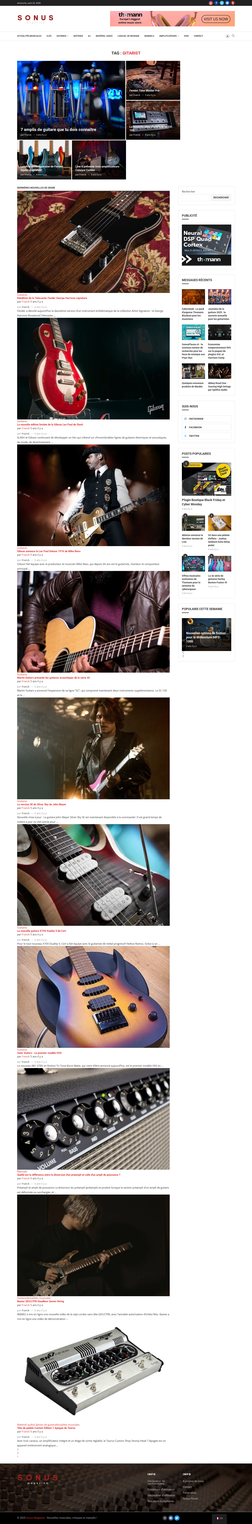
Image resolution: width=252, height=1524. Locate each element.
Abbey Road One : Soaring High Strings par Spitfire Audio (219, 386)
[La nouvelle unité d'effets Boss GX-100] (153, 120)
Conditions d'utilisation (161, 1489)
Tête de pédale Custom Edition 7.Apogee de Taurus (46, 1428)
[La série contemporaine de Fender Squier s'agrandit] (44, 159)
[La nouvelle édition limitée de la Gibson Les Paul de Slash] (93, 368)
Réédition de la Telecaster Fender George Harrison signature (52, 298)
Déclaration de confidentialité (156, 1482)
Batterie (78, 36)
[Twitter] (222, 3)
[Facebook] (216, 3)
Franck (28, 134)
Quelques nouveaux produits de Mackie (192, 385)
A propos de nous (193, 1481)
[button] (206, 652)
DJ (89, 36)
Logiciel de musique (128, 36)
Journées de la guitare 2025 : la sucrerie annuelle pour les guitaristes (218, 314)
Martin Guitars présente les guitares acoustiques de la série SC (53, 677)
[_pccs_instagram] (233, 3)
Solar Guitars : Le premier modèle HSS (39, 1053)
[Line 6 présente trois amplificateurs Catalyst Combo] (99, 159)
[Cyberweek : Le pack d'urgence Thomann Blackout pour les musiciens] (193, 297)
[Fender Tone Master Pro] (153, 80)
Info (152, 1474)
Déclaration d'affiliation (161, 1495)
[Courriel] (227, 3)
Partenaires (189, 1492)
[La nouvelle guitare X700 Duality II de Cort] (93, 875)
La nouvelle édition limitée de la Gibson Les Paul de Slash (50, 424)
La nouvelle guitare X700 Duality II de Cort (41, 930)
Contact (198, 36)
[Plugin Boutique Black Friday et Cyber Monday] (206, 479)
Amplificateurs (168, 36)
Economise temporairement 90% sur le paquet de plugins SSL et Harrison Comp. (219, 351)
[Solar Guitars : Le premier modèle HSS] (93, 997)
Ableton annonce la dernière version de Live (192, 538)
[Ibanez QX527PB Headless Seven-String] (93, 1245)
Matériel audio (104, 36)
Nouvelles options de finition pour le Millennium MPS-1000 (206, 637)
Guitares (61, 36)
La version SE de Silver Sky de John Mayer (41, 804)
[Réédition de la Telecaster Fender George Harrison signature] (93, 242)
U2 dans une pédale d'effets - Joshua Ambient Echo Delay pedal (219, 540)
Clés (48, 36)
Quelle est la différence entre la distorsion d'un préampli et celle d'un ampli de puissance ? (68, 1174)
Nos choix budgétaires (161, 1501)
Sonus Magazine (35, 1517)
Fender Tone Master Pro (144, 90)
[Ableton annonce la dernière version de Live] (193, 523)
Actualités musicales (29, 36)
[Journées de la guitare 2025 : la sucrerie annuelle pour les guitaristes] (219, 297)
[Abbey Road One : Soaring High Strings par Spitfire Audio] (219, 371)
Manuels (149, 36)
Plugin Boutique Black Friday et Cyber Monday (203, 502)
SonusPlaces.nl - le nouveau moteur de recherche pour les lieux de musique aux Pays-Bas (193, 351)
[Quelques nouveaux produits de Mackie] (193, 371)
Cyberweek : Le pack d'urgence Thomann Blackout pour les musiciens (193, 314)
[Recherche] (233, 36)
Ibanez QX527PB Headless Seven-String (40, 1301)
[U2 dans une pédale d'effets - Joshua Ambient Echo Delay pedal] (219, 523)
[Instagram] (211, 3)
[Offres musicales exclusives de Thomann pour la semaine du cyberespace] (193, 563)
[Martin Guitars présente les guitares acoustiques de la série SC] (93, 622)
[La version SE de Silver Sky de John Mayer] (93, 748)
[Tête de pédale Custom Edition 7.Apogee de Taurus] (93, 1372)
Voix (186, 36)
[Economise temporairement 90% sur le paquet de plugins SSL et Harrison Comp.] (219, 332)
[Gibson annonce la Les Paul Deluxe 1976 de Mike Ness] (93, 495)
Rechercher (188, 191)
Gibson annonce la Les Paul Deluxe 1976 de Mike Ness (49, 551)
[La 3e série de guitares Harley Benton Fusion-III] (219, 563)
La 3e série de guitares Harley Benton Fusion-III (217, 579)
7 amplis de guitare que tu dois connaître (58, 129)
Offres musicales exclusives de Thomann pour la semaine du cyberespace (191, 582)
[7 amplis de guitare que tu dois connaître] (71, 100)
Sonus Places (190, 1498)
